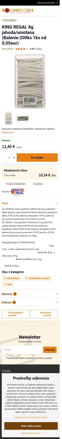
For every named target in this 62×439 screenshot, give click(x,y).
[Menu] (56, 10)
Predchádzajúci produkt (15, 314)
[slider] (21, 49)
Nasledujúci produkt (45, 314)
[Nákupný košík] (48, 10)
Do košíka (37, 157)
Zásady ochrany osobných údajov (31, 417)
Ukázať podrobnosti (31, 433)
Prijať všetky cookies (31, 425)
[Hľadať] (40, 10)
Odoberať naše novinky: (29, 341)
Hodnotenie (7, 48)
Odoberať (49, 349)
